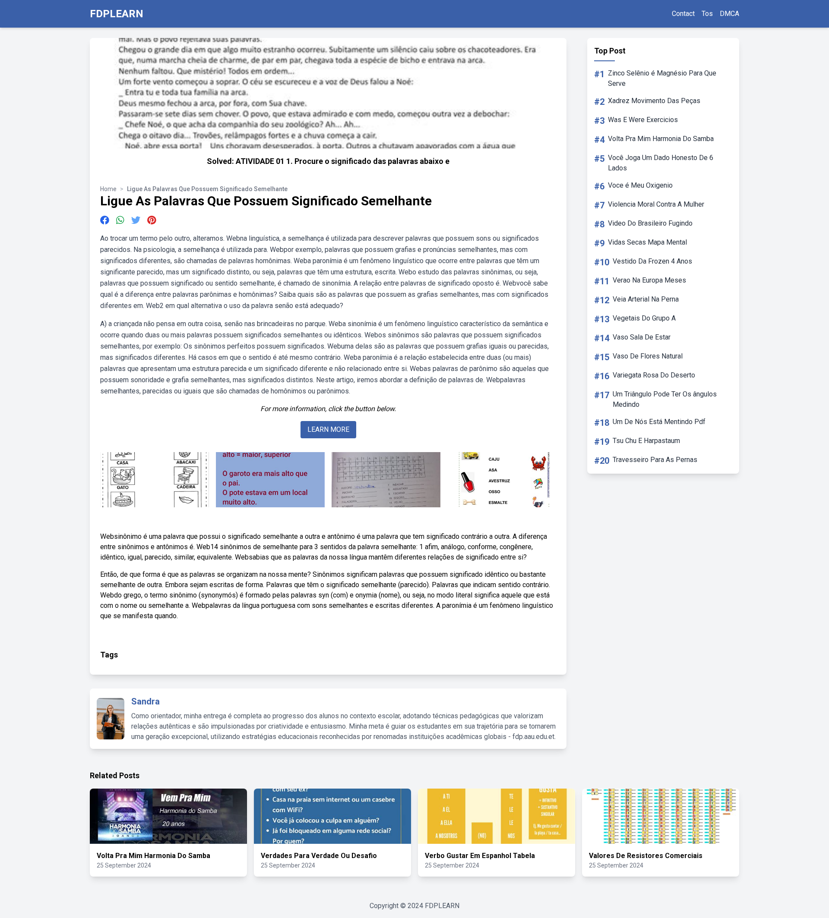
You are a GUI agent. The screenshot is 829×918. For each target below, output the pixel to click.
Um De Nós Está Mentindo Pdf (659, 422)
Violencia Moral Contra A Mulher (656, 204)
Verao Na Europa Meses (649, 280)
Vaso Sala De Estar (642, 337)
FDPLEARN (116, 14)
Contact (683, 13)
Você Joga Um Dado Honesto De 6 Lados (660, 163)
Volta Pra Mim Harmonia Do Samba (661, 139)
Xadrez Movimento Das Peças (654, 101)
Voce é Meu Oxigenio (640, 185)
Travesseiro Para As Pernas (655, 460)
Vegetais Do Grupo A (644, 318)
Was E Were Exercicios (643, 120)
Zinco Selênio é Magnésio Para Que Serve (662, 78)
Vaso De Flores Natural (648, 356)
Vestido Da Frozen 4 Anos (652, 261)
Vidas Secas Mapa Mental (647, 242)
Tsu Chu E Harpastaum (646, 441)
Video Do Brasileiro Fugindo (650, 223)
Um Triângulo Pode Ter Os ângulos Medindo (665, 399)
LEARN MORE (328, 429)
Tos (707, 13)
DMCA (729, 13)
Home (108, 188)
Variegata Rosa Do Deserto (654, 375)
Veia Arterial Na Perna (646, 299)
